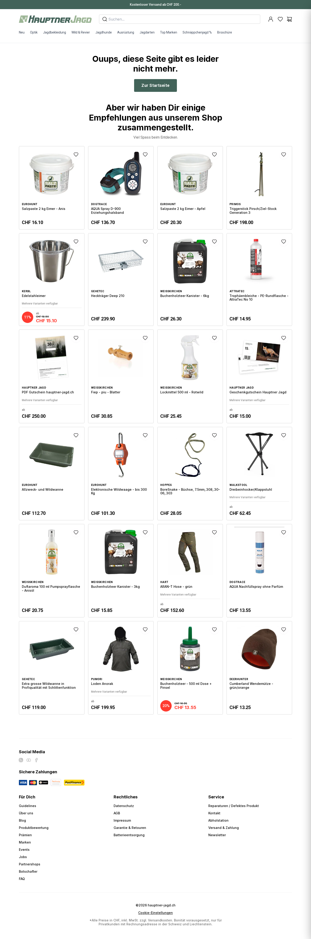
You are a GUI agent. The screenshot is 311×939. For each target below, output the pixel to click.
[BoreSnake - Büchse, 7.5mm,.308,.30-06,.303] (190, 473)
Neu (22, 32)
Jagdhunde (103, 32)
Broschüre (224, 32)
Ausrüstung (125, 32)
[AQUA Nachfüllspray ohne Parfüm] (259, 570)
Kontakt (214, 813)
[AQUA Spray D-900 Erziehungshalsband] (120, 187)
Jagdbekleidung (54, 32)
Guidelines (27, 806)
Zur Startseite (155, 85)
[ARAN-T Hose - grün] (190, 570)
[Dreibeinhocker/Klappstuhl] (259, 473)
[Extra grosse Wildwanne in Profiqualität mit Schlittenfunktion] (51, 667)
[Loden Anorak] (120, 667)
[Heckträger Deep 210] (120, 279)
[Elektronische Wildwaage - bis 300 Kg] (120, 473)
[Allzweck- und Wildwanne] (51, 473)
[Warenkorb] (289, 19)
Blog (22, 820)
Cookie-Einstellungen (155, 913)
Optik (34, 32)
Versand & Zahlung (223, 828)
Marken (25, 842)
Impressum (122, 820)
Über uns (26, 813)
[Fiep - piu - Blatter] (120, 376)
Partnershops (29, 864)
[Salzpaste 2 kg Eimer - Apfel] (190, 187)
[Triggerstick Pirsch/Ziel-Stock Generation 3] (259, 187)
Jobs (23, 857)
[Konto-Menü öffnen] (271, 19)
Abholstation (218, 820)
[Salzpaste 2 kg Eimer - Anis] (51, 187)
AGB (117, 813)
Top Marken (168, 32)
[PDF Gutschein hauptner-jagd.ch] (51, 376)
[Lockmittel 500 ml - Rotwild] (190, 376)
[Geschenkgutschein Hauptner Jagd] (259, 376)
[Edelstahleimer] (51, 279)
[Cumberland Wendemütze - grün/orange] (259, 667)
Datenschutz (124, 806)
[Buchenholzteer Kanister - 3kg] (120, 570)
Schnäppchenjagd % (197, 32)
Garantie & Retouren (130, 828)
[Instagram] (21, 760)
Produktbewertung (33, 828)
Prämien (25, 835)
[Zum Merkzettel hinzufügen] (76, 154)
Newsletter (217, 835)
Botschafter (28, 871)
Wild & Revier (80, 32)
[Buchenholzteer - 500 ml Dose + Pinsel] (190, 667)
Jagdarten (147, 32)
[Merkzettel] (280, 19)
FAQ (22, 879)
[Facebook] (36, 760)
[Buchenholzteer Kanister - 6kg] (190, 279)
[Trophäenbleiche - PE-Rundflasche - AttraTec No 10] (259, 279)
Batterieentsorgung (129, 835)
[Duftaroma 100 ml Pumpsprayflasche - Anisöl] (51, 570)
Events (24, 849)
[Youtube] (29, 760)
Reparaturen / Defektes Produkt (233, 806)
